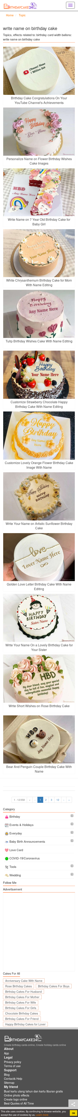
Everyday (15, 833)
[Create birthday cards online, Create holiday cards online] (21, 5)
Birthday (14, 816)
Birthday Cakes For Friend (22, 1019)
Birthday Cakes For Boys (53, 986)
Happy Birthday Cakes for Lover (25, 1024)
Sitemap (9, 1083)
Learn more (41, 1114)
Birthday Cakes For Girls (20, 1008)
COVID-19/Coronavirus (24, 858)
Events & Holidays (21, 825)
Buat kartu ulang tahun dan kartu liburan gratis (33, 1091)
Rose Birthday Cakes (18, 986)
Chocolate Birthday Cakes (21, 1013)
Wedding (15, 875)
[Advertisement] (39, 932)
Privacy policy (12, 1062)
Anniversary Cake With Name (23, 981)
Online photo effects (16, 1095)
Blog (7, 1074)
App (6, 1053)
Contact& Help (13, 1079)
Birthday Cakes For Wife (20, 1002)
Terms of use (12, 1066)
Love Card (16, 850)
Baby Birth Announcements (27, 841)
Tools (12, 866)
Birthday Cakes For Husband (23, 992)
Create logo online (15, 1099)
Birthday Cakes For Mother (22, 997)
